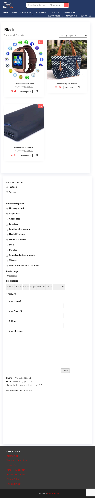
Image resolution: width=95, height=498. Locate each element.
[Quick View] (15, 91)
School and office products (22, 255)
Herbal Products (17, 234)
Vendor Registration (15, 470)
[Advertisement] (47, 417)
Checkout (55, 12)
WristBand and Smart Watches (24, 265)
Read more (69, 87)
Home (5, 12)
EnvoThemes (53, 494)
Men (11, 245)
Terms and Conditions (16, 460)
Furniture (13, 224)
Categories (26, 12)
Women (13, 260)
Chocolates (14, 219)
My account (41, 12)
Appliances (14, 214)
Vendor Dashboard (15, 475)
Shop (14, 12)
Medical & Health (17, 240)
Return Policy (12, 456)
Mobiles (13, 250)
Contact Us (69, 12)
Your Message (16, 331)
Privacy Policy (12, 479)
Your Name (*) (15, 301)
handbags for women (19, 229)
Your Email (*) (15, 311)
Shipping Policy (13, 484)
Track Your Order (54, 16)
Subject (12, 321)
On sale (12, 192)
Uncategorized (16, 208)
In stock (13, 187)
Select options (25, 92)
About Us (11, 465)
